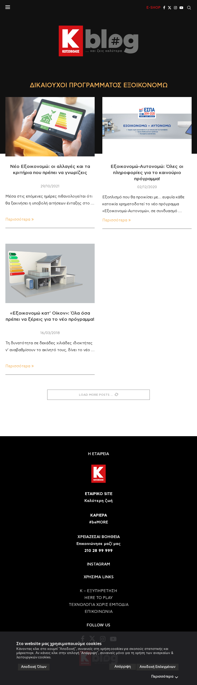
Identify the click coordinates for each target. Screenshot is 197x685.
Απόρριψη (122, 666)
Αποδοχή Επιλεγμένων (157, 667)
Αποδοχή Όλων (33, 667)
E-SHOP (153, 7)
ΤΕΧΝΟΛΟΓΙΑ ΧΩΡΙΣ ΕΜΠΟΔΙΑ (99, 605)
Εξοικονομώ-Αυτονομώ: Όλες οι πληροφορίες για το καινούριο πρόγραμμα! (147, 172)
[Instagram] (175, 7)
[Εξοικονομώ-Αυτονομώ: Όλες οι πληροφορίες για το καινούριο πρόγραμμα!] (147, 126)
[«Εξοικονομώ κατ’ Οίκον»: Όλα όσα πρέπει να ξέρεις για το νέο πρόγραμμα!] (50, 273)
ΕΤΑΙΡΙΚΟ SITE (98, 494)
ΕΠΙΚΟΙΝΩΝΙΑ (99, 612)
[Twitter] (169, 7)
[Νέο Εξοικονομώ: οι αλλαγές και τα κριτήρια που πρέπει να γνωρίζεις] (50, 126)
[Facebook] (164, 7)
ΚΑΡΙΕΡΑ (98, 515)
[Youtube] (181, 7)
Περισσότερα (162, 676)
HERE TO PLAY (98, 598)
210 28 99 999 (98, 551)
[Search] (189, 7)
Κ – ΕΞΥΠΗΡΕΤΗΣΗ (98, 591)
